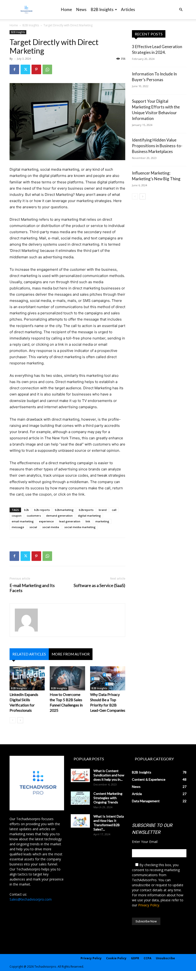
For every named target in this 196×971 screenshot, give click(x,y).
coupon (17, 515)
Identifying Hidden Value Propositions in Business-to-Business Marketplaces (157, 145)
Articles (128, 9)
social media (50, 527)
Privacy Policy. (149, 905)
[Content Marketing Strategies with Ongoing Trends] (80, 798)
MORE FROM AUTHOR (71, 654)
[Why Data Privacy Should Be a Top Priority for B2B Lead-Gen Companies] (107, 678)
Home (66, 9)
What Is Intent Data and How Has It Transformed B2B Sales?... (108, 822)
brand (103, 510)
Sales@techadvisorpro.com (31, 899)
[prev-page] (13, 720)
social (33, 527)
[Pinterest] (36, 69)
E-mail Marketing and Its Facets (32, 588)
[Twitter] (25, 69)
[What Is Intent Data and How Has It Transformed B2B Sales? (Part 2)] (80, 821)
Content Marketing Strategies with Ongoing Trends (107, 797)
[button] (180, 9)
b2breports (86, 510)
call (114, 510)
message (18, 527)
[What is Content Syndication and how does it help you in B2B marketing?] (80, 775)
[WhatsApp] (47, 69)
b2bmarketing (64, 510)
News (81, 9)
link (88, 521)
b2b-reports (42, 510)
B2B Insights (102, 9)
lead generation (69, 521)
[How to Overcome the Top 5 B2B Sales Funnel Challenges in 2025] (67, 678)
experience (46, 521)
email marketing (23, 521)
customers (34, 515)
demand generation (59, 515)
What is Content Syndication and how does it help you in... (108, 775)
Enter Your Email (145, 841)
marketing (102, 521)
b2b (26, 510)
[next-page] (20, 720)
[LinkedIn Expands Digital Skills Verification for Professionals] (27, 678)
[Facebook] (14, 69)
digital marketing (89, 515)
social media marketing (80, 527)
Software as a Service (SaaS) (99, 585)
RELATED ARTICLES (29, 654)
